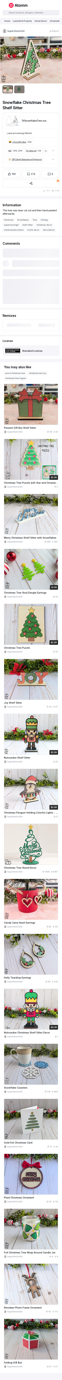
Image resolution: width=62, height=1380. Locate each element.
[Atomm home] (18, 5)
